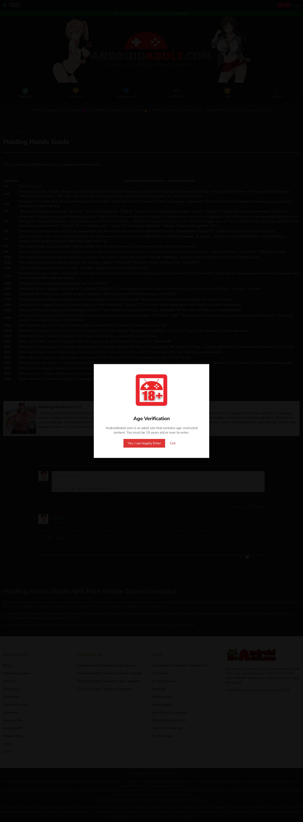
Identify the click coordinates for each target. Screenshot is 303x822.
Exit (173, 443)
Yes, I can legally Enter (144, 443)
